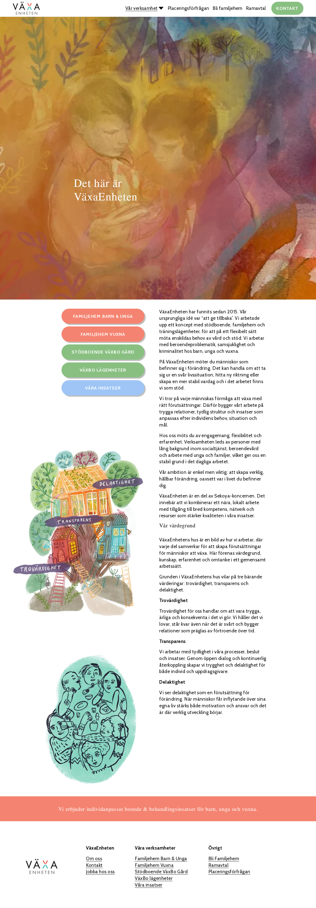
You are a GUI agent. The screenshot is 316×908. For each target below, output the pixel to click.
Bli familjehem (227, 8)
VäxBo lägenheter (103, 370)
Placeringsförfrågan (188, 8)
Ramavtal (256, 8)
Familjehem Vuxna (103, 334)
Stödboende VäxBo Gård (103, 352)
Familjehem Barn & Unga (103, 316)
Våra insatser (103, 388)
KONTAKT (287, 8)
